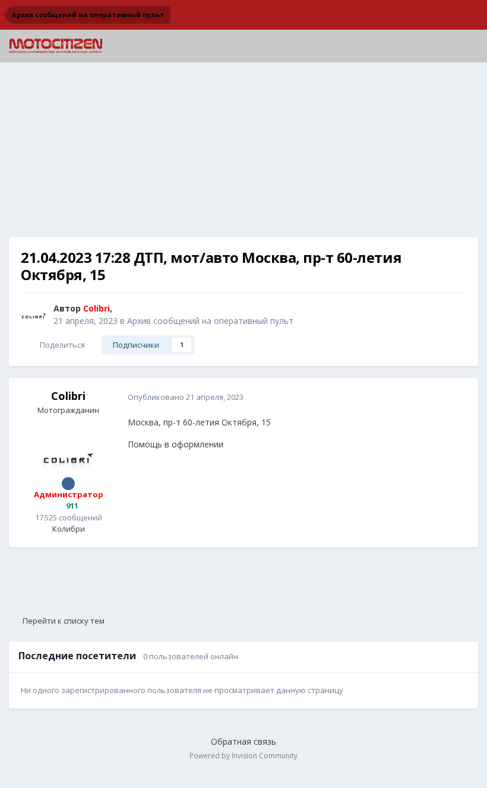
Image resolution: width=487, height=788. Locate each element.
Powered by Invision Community (243, 756)
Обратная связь (243, 741)
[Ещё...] (457, 397)
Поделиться (60, 344)
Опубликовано (186, 397)
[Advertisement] (243, 154)
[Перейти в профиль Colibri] (34, 315)
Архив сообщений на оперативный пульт (210, 320)
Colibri (68, 396)
